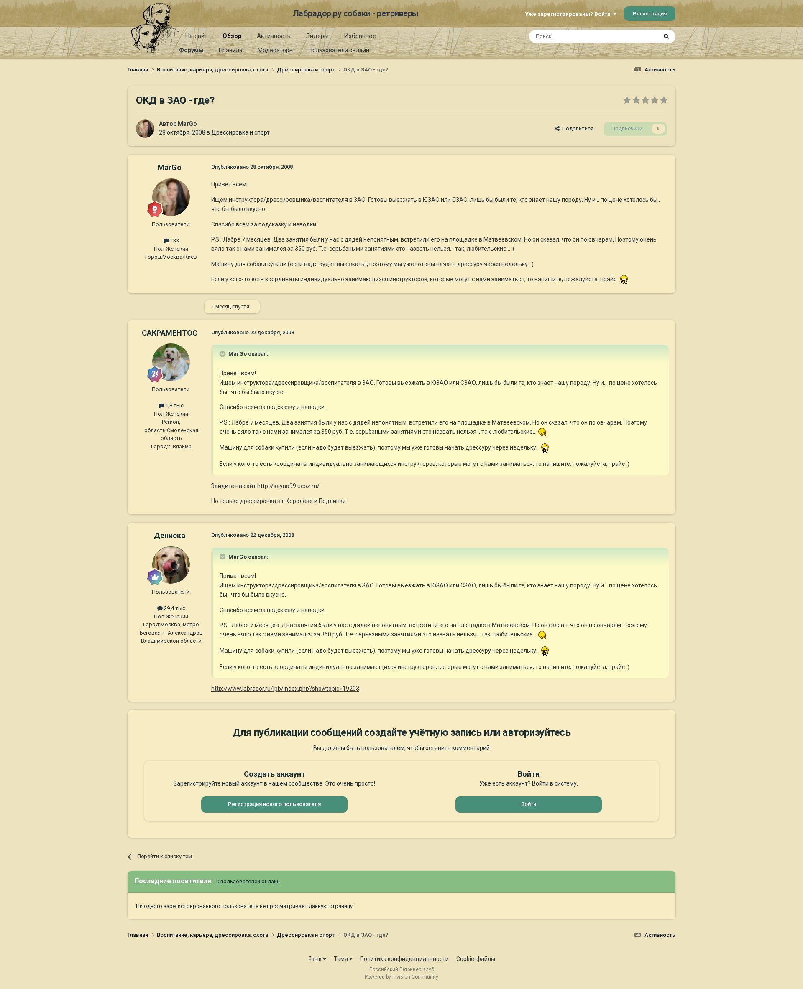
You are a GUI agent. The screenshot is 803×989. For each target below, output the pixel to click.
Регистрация (650, 13)
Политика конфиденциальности (404, 959)
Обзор (232, 36)
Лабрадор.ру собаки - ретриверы (356, 13)
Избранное (360, 36)
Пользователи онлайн (339, 50)
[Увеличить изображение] (624, 279)
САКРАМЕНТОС (169, 332)
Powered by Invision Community (401, 977)
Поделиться (576, 128)
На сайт (196, 36)
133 (174, 240)
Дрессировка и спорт (240, 132)
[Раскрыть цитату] (223, 354)
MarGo (187, 123)
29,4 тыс (174, 608)
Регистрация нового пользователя (274, 804)
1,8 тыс (174, 405)
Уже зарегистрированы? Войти (569, 14)
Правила (231, 50)
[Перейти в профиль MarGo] (145, 128)
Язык (315, 959)
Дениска (169, 535)
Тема (341, 959)
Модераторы (276, 50)
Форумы (191, 50)
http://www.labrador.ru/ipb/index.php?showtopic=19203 (285, 688)
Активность (274, 36)
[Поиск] (666, 36)
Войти (528, 804)
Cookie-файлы (475, 959)
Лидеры (317, 36)
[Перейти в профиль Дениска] (171, 565)
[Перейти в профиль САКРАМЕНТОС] (171, 362)
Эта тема (635, 36)
